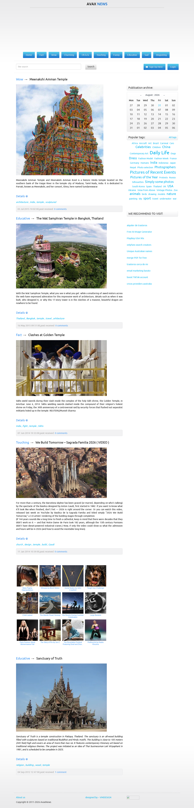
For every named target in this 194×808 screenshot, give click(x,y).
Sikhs (40, 426)
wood (38, 765)
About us (20, 797)
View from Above (146, 190)
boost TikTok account (137, 277)
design (27, 544)
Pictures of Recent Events (153, 172)
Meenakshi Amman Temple (48, 79)
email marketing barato (138, 270)
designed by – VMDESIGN (98, 797)
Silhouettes (138, 182)
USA (170, 186)
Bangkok (30, 318)
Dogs (173, 153)
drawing (152, 194)
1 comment (60, 772)
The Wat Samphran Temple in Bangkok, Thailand (70, 218)
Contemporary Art (139, 153)
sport (147, 198)
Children (156, 147)
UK (164, 186)
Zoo (176, 190)
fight (25, 426)
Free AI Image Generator (139, 231)
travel (48, 318)
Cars (172, 143)
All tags (172, 137)
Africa (135, 143)
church (19, 544)
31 (159, 105)
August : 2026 (152, 95)
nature (171, 194)
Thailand (20, 318)
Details (20, 196)
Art (150, 143)
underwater (165, 198)
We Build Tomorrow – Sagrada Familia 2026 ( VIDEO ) (72, 442)
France (173, 158)
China (166, 147)
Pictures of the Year (144, 177)
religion (20, 765)
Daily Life (159, 152)
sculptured (50, 202)
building (29, 765)
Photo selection (145, 167)
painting (133, 198)
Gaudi (51, 544)
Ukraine (132, 190)
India (32, 202)
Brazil (156, 143)
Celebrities (143, 147)
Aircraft (143, 143)
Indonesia (163, 163)
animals (135, 194)
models (161, 194)
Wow (19, 79)
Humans (145, 163)
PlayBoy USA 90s (135, 238)
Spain (149, 186)
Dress (133, 158)
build (44, 544)
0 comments (60, 209)
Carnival (164, 143)
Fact (19, 335)
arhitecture (58, 318)
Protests (163, 177)
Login (173, 66)
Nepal (133, 167)
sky (140, 198)
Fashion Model (145, 158)
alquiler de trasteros (137, 225)
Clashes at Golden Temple (46, 335)
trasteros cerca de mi (137, 264)
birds (144, 194)
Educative (23, 218)
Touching (22, 442)
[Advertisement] (97, 29)
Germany (134, 163)
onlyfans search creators (139, 245)
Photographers (165, 167)
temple (40, 202)
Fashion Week (161, 158)
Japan (173, 163)
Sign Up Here (156, 66)
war (175, 198)
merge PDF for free (137, 257)
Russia (172, 177)
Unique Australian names (139, 251)
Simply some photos (159, 182)
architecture (22, 202)
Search (90, 66)
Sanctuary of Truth (49, 658)
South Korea (138, 186)
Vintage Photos (164, 190)
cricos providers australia (139, 283)
